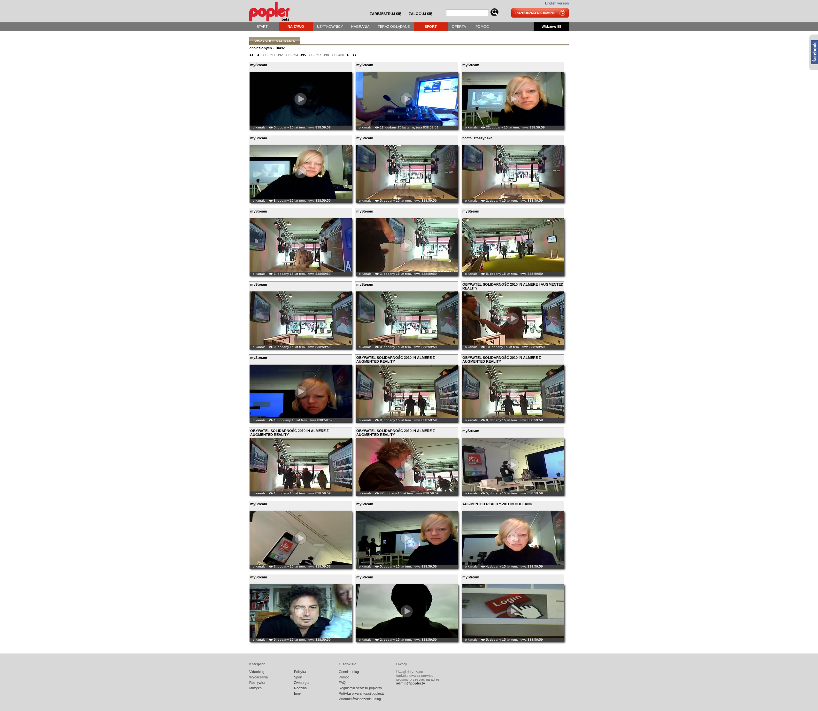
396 (310, 55)
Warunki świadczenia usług (360, 699)
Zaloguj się (420, 14)
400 (341, 55)
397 (318, 55)
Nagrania (360, 26)
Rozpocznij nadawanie (535, 13)
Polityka (300, 672)
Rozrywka (257, 682)
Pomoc (482, 26)
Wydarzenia (258, 677)
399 (333, 55)
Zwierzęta (301, 682)
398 (326, 55)
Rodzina (300, 688)
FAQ (342, 682)
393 (287, 55)
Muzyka (255, 688)
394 (295, 55)
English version (557, 3)
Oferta (459, 26)
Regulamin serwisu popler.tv (360, 688)
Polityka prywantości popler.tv (362, 693)
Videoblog (256, 672)
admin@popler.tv (410, 683)
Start (262, 26)
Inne (297, 693)
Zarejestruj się (385, 14)
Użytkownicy (330, 26)
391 (272, 55)
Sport (431, 26)
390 (264, 55)
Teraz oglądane (394, 26)
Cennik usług (349, 672)
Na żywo (296, 26)
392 (280, 55)
